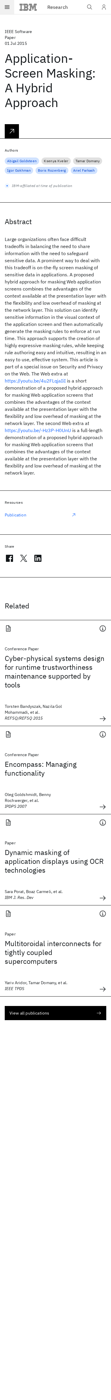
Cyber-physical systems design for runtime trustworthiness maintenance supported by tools (54, 671)
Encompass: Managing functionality (41, 768)
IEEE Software (18, 31)
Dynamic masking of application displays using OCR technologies (54, 861)
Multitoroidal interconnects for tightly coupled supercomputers (53, 952)
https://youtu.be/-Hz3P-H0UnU (38, 430)
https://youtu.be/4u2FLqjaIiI (35, 381)
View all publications (29, 1013)
